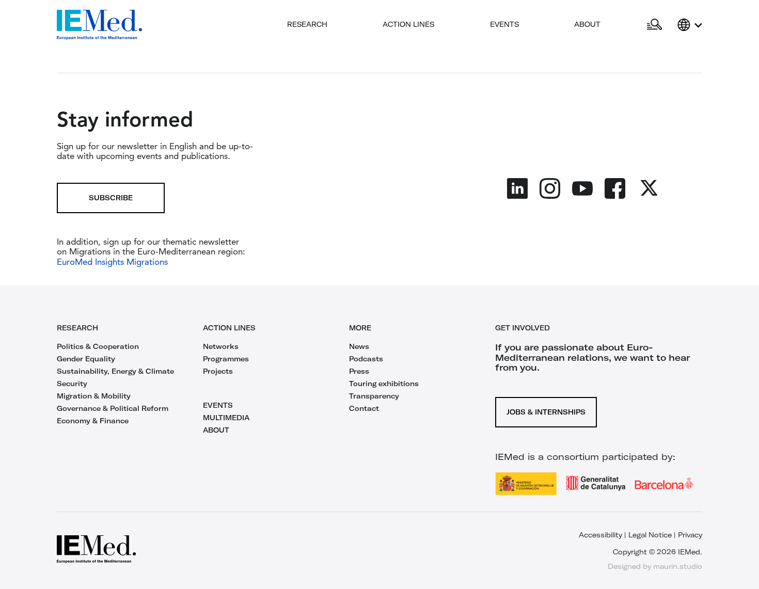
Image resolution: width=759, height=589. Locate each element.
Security (72, 383)
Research (307, 24)
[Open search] (654, 25)
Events (504, 24)
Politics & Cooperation (98, 346)
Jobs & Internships (546, 412)
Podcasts (366, 359)
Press (359, 371)
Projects (218, 371)
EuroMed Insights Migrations (112, 262)
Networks (221, 346)
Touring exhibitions (384, 383)
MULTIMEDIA (226, 417)
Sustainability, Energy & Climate (115, 371)
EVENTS (218, 405)
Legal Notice (650, 535)
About (587, 24)
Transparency (374, 396)
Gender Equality (86, 359)
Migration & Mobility (94, 396)
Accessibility (600, 535)
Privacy (690, 535)
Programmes (226, 359)
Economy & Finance (93, 421)
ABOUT (216, 430)
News (359, 346)
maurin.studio (677, 566)
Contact (364, 408)
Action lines (408, 24)
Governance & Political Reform (112, 408)
